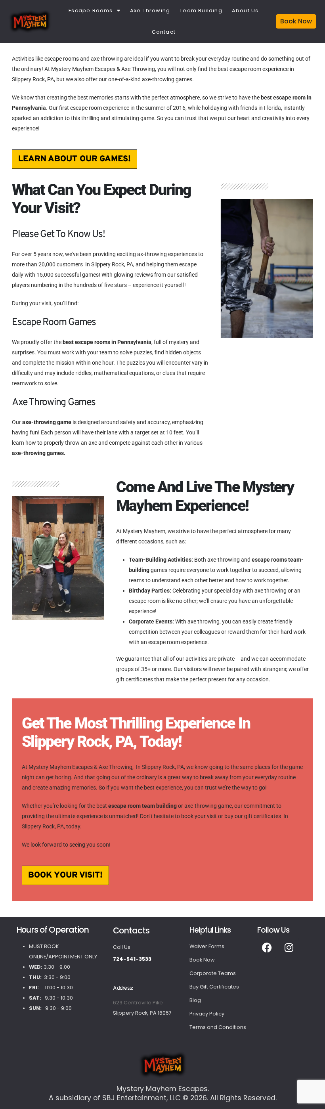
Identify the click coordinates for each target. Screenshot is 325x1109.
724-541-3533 (132, 959)
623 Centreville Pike (138, 1002)
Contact (164, 32)
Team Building (201, 10)
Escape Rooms (91, 10)
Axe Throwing (150, 10)
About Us (245, 10)
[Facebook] (267, 948)
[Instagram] (289, 948)
